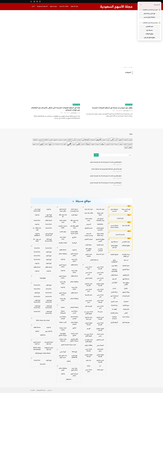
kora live (37, 248)
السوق (55, 139)
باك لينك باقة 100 (74, 221)
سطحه (63, 307)
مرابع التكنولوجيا (114, 261)
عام (83, 144)
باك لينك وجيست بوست (88, 234)
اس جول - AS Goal (37, 240)
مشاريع (74, 237)
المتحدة (130, 144)
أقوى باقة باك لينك (74, 227)
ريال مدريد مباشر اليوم (74, 369)
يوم (126, 147)
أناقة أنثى (114, 282)
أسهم (120, 139)
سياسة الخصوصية (41, 390)
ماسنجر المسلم (120, 234)
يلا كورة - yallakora (37, 234)
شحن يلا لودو (100, 339)
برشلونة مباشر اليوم (63, 369)
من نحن (49, 390)
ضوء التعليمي (126, 241)
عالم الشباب (120, 218)
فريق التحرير (126, 110)
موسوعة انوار (126, 322)
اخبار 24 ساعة (100, 254)
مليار (46, 144)
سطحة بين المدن (74, 312)
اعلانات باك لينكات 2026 (43, 320)
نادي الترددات (126, 296)
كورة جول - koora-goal (48, 215)
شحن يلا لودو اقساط (88, 284)
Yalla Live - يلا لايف (37, 229)
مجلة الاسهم (126, 269)
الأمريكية (92, 139)
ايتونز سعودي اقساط (100, 284)
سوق (93, 144)
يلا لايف (69, 361)
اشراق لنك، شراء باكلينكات (100, 219)
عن (74, 144)
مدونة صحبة (126, 317)
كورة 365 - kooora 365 (48, 240)
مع (50, 144)
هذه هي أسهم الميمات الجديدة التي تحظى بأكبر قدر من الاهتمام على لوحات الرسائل (55, 109)
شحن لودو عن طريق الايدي (89, 340)
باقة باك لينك (126, 225)
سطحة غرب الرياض (62, 317)
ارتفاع (104, 139)
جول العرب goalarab (74, 356)
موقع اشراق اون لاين (114, 246)
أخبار (33, 6)
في (69, 143)
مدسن (114, 288)
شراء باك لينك (100, 209)
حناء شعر (88, 360)
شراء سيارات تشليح (74, 334)
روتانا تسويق (125, 292)
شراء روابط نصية (100, 214)
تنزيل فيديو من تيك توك (48, 343)
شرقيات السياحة (114, 317)
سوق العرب (74, 215)
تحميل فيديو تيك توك (37, 343)
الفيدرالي (40, 139)
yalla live (68, 379)
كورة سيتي (63, 351)
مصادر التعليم (89, 239)
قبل (64, 144)
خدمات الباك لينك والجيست (74, 210)
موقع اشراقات (126, 245)
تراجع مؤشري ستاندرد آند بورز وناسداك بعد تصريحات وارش (106, 162)
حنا (100, 366)
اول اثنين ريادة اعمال (126, 210)
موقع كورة (43, 278)
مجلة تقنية (88, 245)
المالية (35, 139)
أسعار (125, 139)
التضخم (79, 139)
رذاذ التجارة (114, 305)
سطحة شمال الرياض (74, 317)
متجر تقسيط (88, 295)
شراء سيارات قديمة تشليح (68, 344)
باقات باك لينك (88, 213)
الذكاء (69, 139)
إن (108, 139)
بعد (121, 144)
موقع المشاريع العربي (100, 240)
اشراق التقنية (114, 254)
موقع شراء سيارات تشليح (63, 334)
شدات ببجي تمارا (88, 267)
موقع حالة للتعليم (89, 249)
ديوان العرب (63, 231)
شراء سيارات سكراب (62, 328)
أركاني (126, 313)
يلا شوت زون (48, 331)
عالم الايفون (126, 275)
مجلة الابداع (114, 292)
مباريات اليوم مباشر (74, 254)
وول (34, 144)
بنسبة (116, 144)
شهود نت (114, 309)
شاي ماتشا (100, 369)
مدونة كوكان (114, 275)
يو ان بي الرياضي (100, 249)
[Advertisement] (81, 38)
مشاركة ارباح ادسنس (114, 210)
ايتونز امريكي (88, 278)
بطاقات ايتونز (88, 345)
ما (54, 144)
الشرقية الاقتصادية (114, 270)
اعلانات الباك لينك (88, 219)
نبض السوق (53, 6)
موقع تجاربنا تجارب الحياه (74, 232)
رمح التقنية (126, 305)
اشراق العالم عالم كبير (100, 229)
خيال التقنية (126, 265)
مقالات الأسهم (64, 6)
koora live (37, 220)
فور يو (88, 328)
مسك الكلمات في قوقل (126, 255)
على (78, 143)
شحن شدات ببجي (100, 335)
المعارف (126, 301)
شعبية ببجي (100, 345)
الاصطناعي (85, 139)
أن (116, 140)
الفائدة (45, 139)
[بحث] (31, 1)
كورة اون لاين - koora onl (48, 234)
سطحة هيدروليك (63, 312)
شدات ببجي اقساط (100, 267)
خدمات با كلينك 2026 (62, 227)
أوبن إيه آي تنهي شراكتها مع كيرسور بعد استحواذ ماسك (106, 169)
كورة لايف (48, 252)
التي (74, 139)
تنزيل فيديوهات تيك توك (48, 348)
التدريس (88, 224)
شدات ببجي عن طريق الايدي (88, 312)
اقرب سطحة (62, 322)
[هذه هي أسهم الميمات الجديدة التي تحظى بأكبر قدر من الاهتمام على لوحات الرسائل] (55, 91)
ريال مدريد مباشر (74, 260)
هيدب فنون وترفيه (88, 255)
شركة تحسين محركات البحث (114, 226)
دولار (102, 144)
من (41, 143)
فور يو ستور (88, 306)
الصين (50, 139)
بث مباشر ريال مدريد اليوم (63, 356)
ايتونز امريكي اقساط (88, 323)
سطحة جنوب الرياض (74, 323)
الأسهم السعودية (42, 6)
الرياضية (74, 243)
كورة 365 (74, 351)
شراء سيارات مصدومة (62, 340)
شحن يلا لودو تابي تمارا (88, 318)
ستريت (97, 144)
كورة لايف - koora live (48, 301)
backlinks (100, 224)
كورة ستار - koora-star (37, 210)
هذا (37, 144)
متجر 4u (100, 311)
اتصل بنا (33, 390)
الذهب (64, 139)
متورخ (126, 288)
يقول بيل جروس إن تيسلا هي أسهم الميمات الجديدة (112, 108)
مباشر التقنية (114, 313)
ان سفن (126, 260)
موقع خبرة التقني (126, 283)
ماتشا (88, 366)
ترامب (107, 144)
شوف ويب (114, 265)
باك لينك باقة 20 (63, 215)
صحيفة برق (114, 241)
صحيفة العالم (94, 260)
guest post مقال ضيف (62, 210)
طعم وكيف (126, 309)
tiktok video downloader (37, 348)
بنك (112, 144)
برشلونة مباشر (63, 253)
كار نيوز (114, 279)
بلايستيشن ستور (100, 350)
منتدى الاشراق (89, 228)
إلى (112, 139)
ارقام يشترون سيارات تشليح (74, 340)
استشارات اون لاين (114, 296)
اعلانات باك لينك (63, 238)
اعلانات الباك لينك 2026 (100, 234)
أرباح (130, 139)
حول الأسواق (74, 6)
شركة (88, 144)
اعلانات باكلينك (63, 243)
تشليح (74, 328)
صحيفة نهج (126, 279)
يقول (130, 147)
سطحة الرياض (74, 307)
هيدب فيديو (114, 301)
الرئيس (59, 139)
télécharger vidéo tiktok (42, 353)
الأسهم (98, 140)
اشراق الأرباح (114, 322)
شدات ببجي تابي (88, 273)
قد (61, 144)
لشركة (57, 144)
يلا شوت (74, 250)
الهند (125, 144)
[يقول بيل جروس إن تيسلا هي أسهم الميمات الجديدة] (107, 91)
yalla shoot (62, 250)
